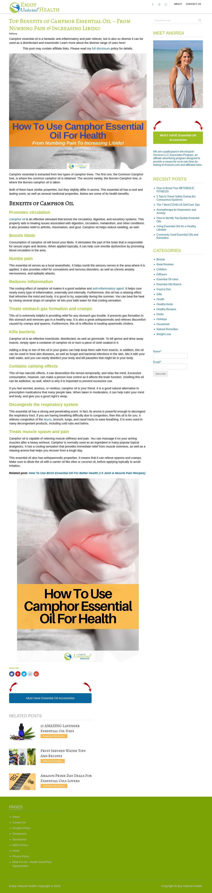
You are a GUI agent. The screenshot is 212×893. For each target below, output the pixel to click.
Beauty (161, 259)
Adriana (13, 33)
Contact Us (193, 4)
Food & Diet (164, 289)
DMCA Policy (20, 845)
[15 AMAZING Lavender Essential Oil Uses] (22, 732)
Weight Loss (164, 334)
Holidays (162, 319)
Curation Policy (21, 828)
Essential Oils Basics (54, 736)
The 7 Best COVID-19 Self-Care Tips (178, 204)
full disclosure (101, 48)
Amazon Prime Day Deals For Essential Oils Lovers (66, 778)
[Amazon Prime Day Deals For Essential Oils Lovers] (22, 781)
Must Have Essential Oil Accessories (50, 698)
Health (160, 299)
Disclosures (19, 839)
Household (163, 324)
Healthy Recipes (166, 309)
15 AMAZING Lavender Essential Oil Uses (60, 728)
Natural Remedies (52, 761)
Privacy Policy (20, 856)
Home (16, 850)
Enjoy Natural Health (22, 886)
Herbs (160, 314)
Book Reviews (165, 264)
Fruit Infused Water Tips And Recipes (63, 753)
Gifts (159, 294)
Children (162, 269)
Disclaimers (19, 833)
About (178, 4)
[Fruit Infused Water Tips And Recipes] (22, 756)
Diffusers (162, 274)
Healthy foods (165, 304)
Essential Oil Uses (167, 279)
